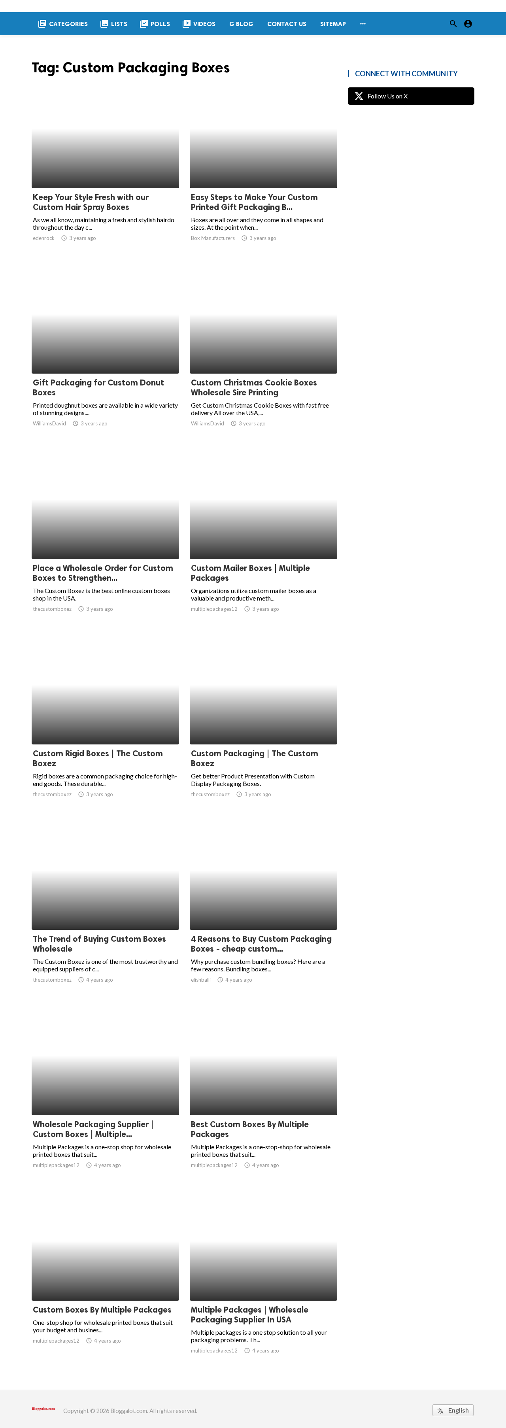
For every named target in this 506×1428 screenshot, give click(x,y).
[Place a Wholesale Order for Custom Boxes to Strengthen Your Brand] (105, 538)
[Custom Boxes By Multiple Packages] (105, 1280)
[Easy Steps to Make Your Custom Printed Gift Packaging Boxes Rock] (263, 167)
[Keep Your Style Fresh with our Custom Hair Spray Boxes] (105, 167)
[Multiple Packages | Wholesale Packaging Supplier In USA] (263, 1280)
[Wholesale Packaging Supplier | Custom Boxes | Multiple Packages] (105, 1094)
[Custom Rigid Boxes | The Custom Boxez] (105, 724)
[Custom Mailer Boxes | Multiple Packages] (263, 538)
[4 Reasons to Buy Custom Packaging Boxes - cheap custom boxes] (263, 909)
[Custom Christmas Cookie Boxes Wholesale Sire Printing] (263, 353)
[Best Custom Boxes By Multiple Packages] (263, 1094)
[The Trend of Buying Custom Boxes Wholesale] (105, 909)
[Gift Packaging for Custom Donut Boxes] (105, 353)
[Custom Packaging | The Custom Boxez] (263, 724)
